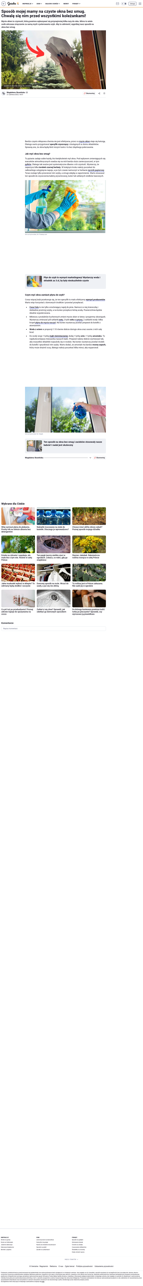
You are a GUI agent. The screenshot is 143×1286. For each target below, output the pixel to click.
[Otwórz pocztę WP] (117, 3)
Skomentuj (90, 93)
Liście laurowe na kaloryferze (45, 1240)
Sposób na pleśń (41, 1247)
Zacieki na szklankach (43, 1249)
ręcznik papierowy (96, 170)
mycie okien (84, 141)
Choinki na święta (77, 1244)
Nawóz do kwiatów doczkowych (46, 1244)
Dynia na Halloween (7, 1242)
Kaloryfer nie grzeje (42, 1242)
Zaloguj (132, 4)
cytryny (79, 319)
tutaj (43, 1281)
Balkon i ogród (51, 4)
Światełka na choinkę (78, 1249)
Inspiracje (26, 4)
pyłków (28, 164)
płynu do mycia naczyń (45, 322)
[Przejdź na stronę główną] (3, 5)
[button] (124, 3)
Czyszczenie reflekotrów (79, 1247)
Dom (38, 4)
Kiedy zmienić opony (78, 1252)
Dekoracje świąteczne (7, 1247)
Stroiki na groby (5, 1240)
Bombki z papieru (6, 1249)
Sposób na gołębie (77, 1240)
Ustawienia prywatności (103, 1266)
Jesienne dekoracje (6, 1244)
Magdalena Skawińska (16, 92)
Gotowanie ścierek (77, 1242)
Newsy (66, 4)
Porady (75, 4)
